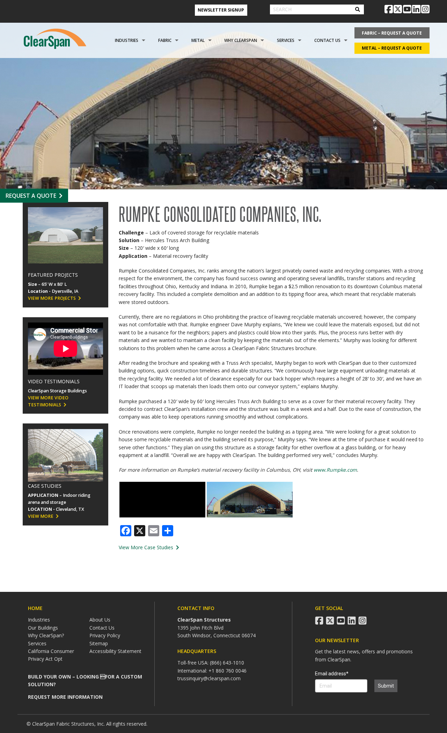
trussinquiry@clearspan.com (209, 678)
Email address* (332, 673)
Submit (386, 686)
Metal (198, 40)
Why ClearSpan (240, 40)
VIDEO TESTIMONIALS (54, 381)
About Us (99, 619)
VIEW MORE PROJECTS (52, 298)
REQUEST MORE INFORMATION (65, 697)
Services (285, 40)
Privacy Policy (104, 635)
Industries (126, 40)
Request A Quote (31, 195)
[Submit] (357, 9)
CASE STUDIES (44, 485)
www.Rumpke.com (335, 469)
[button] (162, 499)
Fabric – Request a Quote (392, 33)
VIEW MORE (40, 516)
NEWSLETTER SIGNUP (221, 10)
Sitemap (98, 643)
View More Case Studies (147, 547)
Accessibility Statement (115, 651)
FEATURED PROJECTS (53, 274)
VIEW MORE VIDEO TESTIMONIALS (48, 401)
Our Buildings (43, 627)
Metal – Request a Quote (392, 48)
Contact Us (327, 40)
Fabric (164, 40)
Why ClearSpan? (46, 635)
